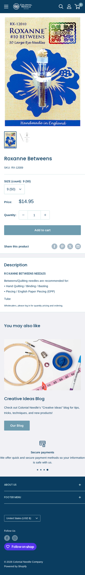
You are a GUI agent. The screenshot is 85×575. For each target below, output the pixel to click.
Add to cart (42, 230)
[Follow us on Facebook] (7, 538)
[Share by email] (78, 246)
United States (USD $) (18, 518)
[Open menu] (6, 6)
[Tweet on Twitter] (70, 246)
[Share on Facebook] (54, 246)
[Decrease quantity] (23, 215)
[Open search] (61, 6)
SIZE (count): (17, 181)
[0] (77, 6)
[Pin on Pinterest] (62, 246)
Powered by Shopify (15, 566)
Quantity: (10, 215)
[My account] (69, 6)
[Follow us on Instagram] (15, 538)
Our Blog (17, 425)
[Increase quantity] (45, 215)
